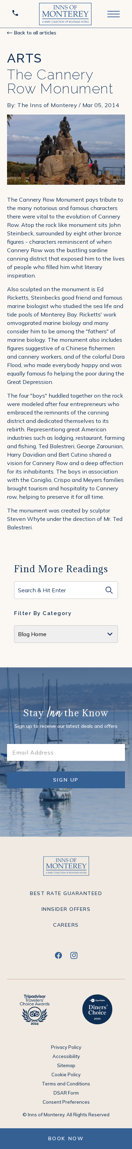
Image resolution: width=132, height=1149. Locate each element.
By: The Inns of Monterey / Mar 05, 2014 (63, 105)
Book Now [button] (66, 1138)
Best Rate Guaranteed (66, 893)
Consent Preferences (66, 1102)
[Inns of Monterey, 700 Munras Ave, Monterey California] (65, 13)
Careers (66, 925)
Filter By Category (42, 613)
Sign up (71, 782)
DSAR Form (66, 1093)
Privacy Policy (66, 1047)
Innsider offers (66, 909)
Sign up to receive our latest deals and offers (66, 726)
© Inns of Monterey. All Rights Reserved (66, 1114)
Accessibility (66, 1056)
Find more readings (61, 568)
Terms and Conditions (66, 1083)
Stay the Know (66, 714)
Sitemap (66, 1065)
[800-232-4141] (16, 14)
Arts (24, 58)
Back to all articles (35, 33)
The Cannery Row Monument (60, 81)
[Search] (109, 590)
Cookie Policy (66, 1074)
